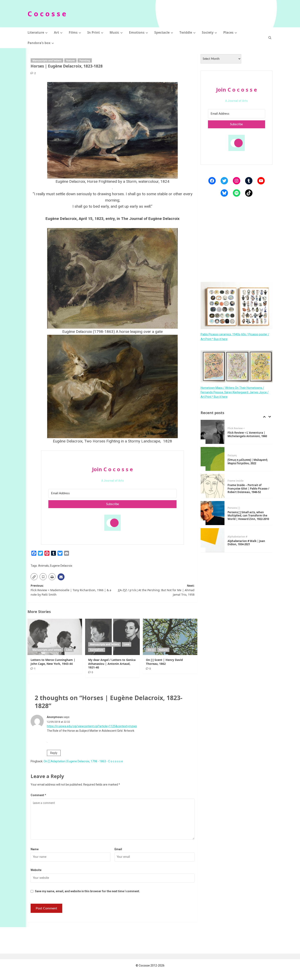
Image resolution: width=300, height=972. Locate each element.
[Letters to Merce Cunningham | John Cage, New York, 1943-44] (55, 637)
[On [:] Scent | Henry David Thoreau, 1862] (170, 637)
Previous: (71, 590)
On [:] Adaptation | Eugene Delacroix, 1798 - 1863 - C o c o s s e (83, 761)
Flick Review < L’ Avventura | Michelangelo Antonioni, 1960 (247, 434)
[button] (269, 37)
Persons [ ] (234, 508)
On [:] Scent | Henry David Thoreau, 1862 (164, 661)
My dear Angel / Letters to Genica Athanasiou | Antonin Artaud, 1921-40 (112, 663)
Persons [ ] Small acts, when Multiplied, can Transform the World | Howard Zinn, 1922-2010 (248, 515)
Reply (53, 753)
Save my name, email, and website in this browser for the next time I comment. (87, 891)
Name (35, 849)
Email (118, 849)
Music (114, 32)
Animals (43, 565)
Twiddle (185, 32)
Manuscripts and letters (46, 60)
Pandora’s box (39, 43)
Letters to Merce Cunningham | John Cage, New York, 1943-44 (53, 661)
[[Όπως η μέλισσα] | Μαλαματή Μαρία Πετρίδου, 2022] (213, 459)
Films (73, 32)
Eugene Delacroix (61, 565)
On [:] (151, 650)
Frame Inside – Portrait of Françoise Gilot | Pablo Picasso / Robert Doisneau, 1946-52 (248, 488)
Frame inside (235, 480)
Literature (36, 32)
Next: (156, 590)
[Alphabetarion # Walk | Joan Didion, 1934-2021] (213, 540)
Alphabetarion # (237, 536)
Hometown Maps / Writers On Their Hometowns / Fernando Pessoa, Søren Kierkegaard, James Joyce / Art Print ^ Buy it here (235, 392)
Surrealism (96, 650)
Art (56, 32)
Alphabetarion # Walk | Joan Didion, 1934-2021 (246, 542)
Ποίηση (232, 455)
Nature (70, 60)
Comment (38, 795)
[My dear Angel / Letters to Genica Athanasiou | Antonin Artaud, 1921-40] (112, 637)
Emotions (136, 32)
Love (69, 650)
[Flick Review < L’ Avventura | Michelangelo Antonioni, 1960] (213, 432)
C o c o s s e (47, 13)
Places (228, 32)
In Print (93, 32)
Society (207, 32)
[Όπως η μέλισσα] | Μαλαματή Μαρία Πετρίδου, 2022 (248, 461)
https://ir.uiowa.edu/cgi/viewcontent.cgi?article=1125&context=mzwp (92, 726)
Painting (84, 60)
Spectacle (162, 32)
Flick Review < (236, 428)
